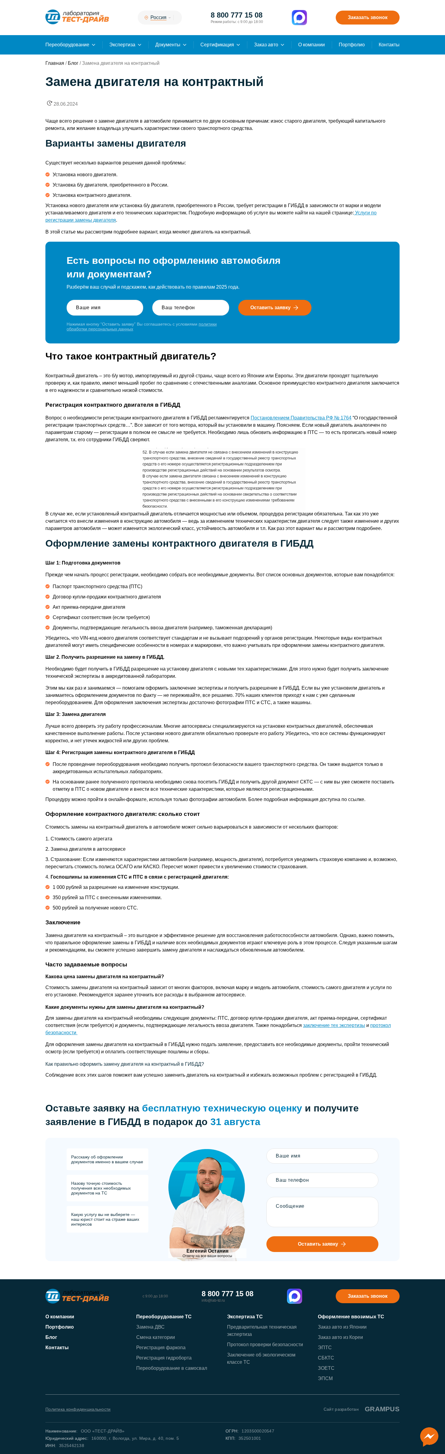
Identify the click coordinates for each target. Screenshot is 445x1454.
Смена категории (155, 1337)
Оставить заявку (270, 307)
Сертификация (217, 44)
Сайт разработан (362, 1409)
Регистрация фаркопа (161, 1347)
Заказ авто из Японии (342, 1327)
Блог (51, 1337)
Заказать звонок (367, 17)
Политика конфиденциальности (78, 1409)
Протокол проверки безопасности (265, 1344)
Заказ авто (266, 44)
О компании (311, 44)
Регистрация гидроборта (164, 1357)
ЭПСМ (325, 1378)
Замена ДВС (150, 1327)
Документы (167, 44)
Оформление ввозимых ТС (351, 1316)
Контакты (389, 44)
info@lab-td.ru (213, 1300)
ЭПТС (325, 1347)
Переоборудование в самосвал (171, 1368)
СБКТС (326, 1357)
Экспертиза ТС (245, 1316)
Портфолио (352, 44)
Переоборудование (67, 44)
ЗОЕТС (326, 1368)
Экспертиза (122, 44)
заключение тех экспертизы (334, 1025)
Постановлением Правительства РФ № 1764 (301, 417)
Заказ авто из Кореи (340, 1337)
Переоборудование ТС (164, 1316)
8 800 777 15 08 (236, 15)
